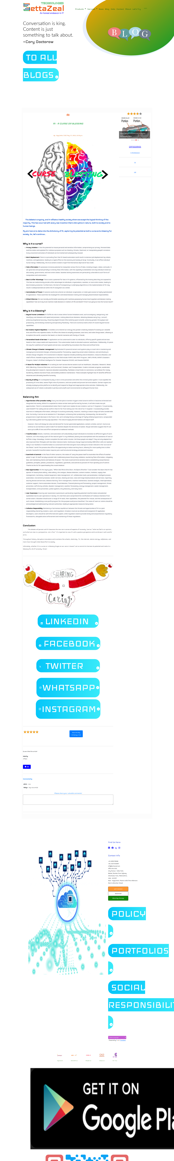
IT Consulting (103, 1060)
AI (135, 162)
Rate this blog (76, 734)
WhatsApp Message (118, 898)
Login (145, 8)
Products (79, 9)
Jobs (113, 9)
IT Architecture (135, 153)
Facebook (68, 643)
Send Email (118, 893)
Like (27, 767)
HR (135, 172)
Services (91, 9)
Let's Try (137, 9)
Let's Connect (118, 889)
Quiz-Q (88, 1060)
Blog (107, 9)
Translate (123, 1040)
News (101, 9)
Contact (120, 9)
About (128, 9)
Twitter (68, 665)
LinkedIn (68, 621)
